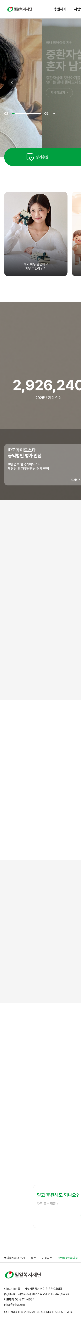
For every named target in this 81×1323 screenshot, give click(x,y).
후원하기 (60, 9)
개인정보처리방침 (68, 1258)
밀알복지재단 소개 (14, 1258)
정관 (33, 1258)
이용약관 (47, 1258)
